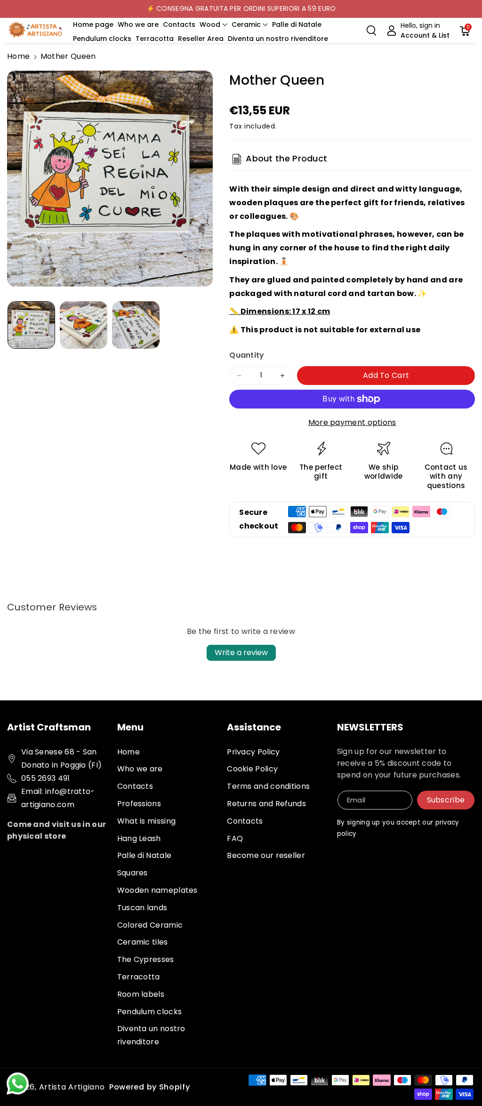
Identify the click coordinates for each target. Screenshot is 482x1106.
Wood (210, 24)
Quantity (246, 355)
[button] (213, 24)
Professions (139, 803)
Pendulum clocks (149, 1011)
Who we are (140, 768)
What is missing (146, 821)
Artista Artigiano (72, 1087)
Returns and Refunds (266, 803)
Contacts (135, 786)
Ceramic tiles (142, 942)
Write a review (241, 652)
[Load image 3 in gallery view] (136, 325)
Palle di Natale (144, 855)
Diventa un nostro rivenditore (151, 1035)
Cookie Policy (252, 768)
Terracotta (138, 976)
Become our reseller (266, 855)
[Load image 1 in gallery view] (31, 325)
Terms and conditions (268, 786)
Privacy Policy (253, 751)
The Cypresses (145, 959)
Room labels (140, 994)
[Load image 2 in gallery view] (83, 325)
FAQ (235, 838)
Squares (132, 872)
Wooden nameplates (157, 890)
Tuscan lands (142, 907)
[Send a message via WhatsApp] (18, 1084)
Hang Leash (139, 838)
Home (18, 56)
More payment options (352, 422)
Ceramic (246, 24)
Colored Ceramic (150, 925)
